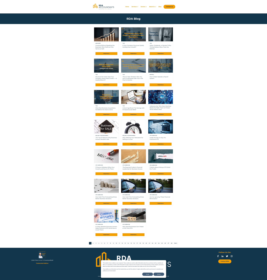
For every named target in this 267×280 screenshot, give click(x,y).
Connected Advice (42, 263)
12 (122, 243)
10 (116, 243)
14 (128, 243)
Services (134, 6)
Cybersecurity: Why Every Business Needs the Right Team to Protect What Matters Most (160, 107)
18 (140, 243)
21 (149, 243)
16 (134, 243)
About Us (152, 6)
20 (146, 243)
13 (125, 243)
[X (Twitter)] (227, 256)
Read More (106, 53)
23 (155, 243)
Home (127, 6)
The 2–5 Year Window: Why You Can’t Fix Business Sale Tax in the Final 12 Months (133, 78)
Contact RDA (225, 261)
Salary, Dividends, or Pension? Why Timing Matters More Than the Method (160, 47)
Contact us (169, 6)
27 (168, 243)
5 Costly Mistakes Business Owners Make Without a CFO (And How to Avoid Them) (106, 228)
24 (159, 243)
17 (137, 243)
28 (171, 243)
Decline (159, 274)
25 (162, 243)
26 (165, 243)
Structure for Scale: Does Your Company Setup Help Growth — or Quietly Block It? (106, 78)
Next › (175, 243)
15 (131, 243)
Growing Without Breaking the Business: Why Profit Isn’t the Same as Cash (105, 47)
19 (143, 243)
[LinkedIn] (222, 256)
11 (119, 243)
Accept (147, 274)
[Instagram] (231, 256)
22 (152, 243)
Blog (160, 6)
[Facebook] (218, 256)
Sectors (143, 6)
